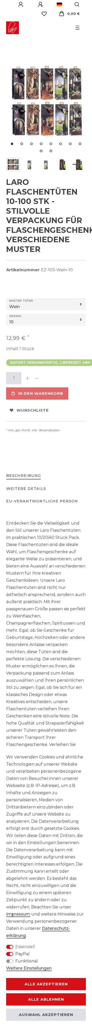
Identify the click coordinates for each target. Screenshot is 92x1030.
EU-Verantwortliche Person (42, 501)
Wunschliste (33, 410)
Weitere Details (26, 488)
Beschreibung (23, 475)
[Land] (59, 4)
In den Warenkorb (40, 393)
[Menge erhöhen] (27, 378)
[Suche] (77, 4)
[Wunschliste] (44, 13)
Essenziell (25, 946)
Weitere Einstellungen (29, 968)
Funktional (26, 961)
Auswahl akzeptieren (46, 1014)
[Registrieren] (41, 4)
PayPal (22, 953)
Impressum (18, 914)
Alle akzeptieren (46, 984)
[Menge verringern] (36, 378)
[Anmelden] (21, 4)
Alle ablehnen (46, 999)
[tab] (23, 475)
